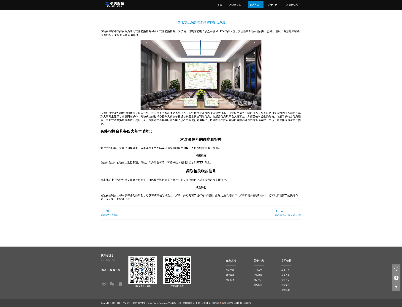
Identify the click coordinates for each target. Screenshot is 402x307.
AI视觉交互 (235, 4)
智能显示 (285, 280)
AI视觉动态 (292, 4)
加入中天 (258, 280)
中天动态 (285, 270)
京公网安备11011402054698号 (237, 303)
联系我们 (258, 285)
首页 (219, 4)
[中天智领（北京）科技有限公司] (114, 6)
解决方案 (254, 4)
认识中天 (258, 270)
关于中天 (272, 4)
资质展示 (258, 275)
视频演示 (285, 290)
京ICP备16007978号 (212, 303)
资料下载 (230, 270)
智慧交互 (285, 285)
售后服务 (230, 280)
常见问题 (230, 275)
